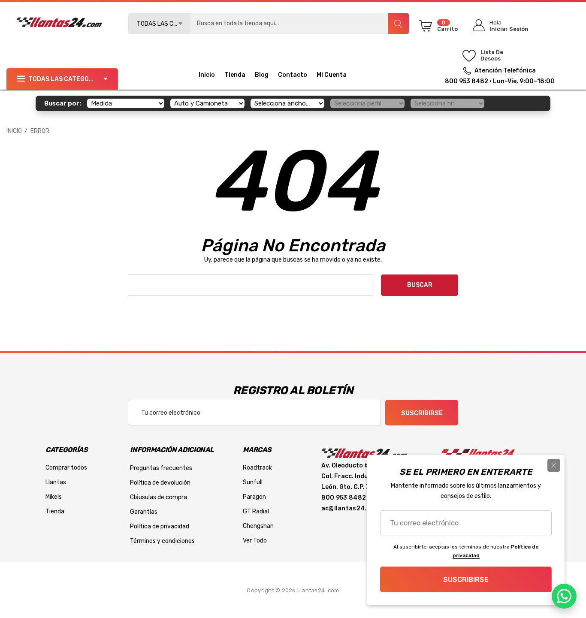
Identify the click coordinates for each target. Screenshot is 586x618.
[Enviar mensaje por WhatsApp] (564, 596)
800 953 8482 (466, 81)
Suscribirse (422, 413)
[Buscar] (398, 23)
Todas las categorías (65, 79)
